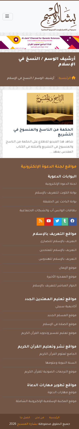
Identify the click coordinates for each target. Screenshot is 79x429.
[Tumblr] (65, 222)
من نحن (39, 417)
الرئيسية (54, 417)
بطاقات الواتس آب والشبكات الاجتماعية (48, 210)
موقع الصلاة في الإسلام (59, 324)
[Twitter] (57, 222)
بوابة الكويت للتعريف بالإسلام (55, 193)
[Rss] (40, 222)
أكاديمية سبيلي (65, 307)
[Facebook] (72, 222)
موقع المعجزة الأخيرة (61, 277)
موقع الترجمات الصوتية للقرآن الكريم (50, 372)
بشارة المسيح (27, 424)
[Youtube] (48, 222)
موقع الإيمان (67, 268)
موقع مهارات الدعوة (62, 392)
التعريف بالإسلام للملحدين (58, 250)
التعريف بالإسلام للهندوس (57, 259)
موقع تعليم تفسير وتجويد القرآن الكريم (48, 333)
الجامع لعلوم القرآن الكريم (57, 354)
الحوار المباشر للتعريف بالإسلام (54, 286)
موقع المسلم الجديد (61, 315)
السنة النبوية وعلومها (60, 363)
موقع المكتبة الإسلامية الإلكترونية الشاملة (46, 401)
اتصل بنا (25, 417)
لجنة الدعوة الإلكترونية (60, 184)
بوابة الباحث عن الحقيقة (59, 202)
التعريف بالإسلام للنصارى (58, 241)
